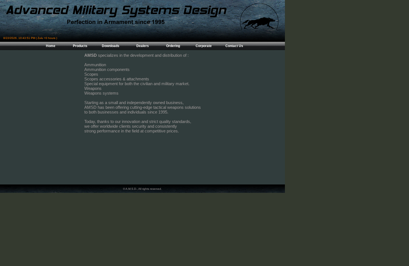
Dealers (142, 46)
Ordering (173, 46)
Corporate (204, 46)
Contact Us (234, 46)
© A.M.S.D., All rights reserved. (142, 188)
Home (50, 46)
